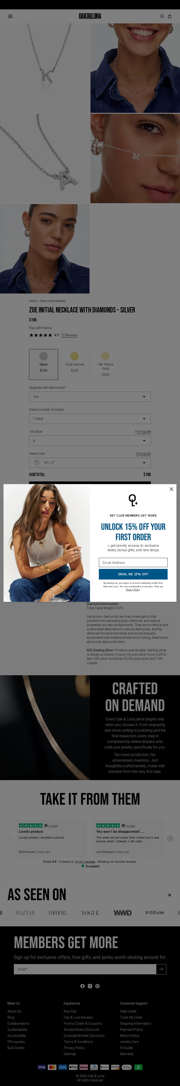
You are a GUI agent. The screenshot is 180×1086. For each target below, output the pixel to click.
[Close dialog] (171, 489)
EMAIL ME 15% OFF (133, 574)
